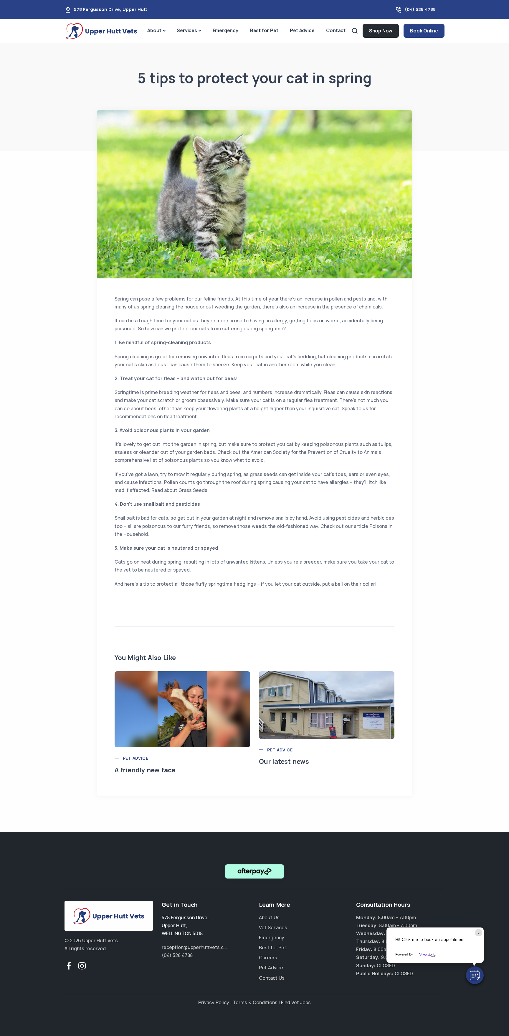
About (154, 30)
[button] (475, 975)
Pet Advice (302, 30)
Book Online (424, 30)
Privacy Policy (213, 1002)
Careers (268, 957)
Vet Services (273, 927)
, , (185, 925)
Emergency (225, 30)
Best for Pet (264, 30)
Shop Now (380, 30)
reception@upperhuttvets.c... (194, 947)
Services (187, 30)
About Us (269, 917)
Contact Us (272, 978)
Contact (336, 30)
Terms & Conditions (255, 1002)
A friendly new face (145, 770)
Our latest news (284, 761)
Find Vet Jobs (296, 1002)
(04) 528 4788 (420, 9)
